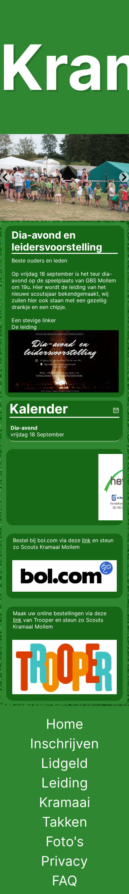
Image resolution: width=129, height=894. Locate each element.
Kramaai (64, 802)
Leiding (64, 783)
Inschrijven (64, 743)
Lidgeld (64, 763)
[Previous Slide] (5, 177)
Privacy (64, 861)
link (86, 540)
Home (64, 724)
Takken (64, 822)
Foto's (65, 841)
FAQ (64, 880)
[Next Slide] (124, 177)
